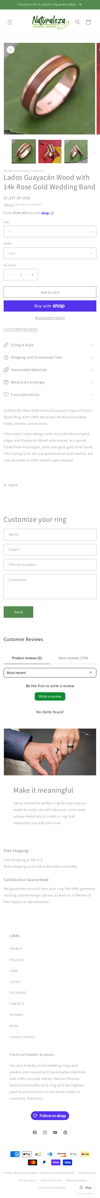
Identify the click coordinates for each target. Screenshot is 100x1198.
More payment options (50, 317)
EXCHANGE (18, 992)
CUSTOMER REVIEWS (21, 329)
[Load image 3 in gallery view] (76, 151)
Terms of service (51, 1180)
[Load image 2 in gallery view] (50, 151)
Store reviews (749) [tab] (73, 658)
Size (6, 222)
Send (18, 612)
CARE (14, 971)
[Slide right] (94, 152)
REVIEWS (16, 1015)
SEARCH (16, 948)
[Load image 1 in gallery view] (24, 151)
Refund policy (87, 1172)
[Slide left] (5, 152)
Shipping (9, 204)
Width (8, 243)
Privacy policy (27, 1180)
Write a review (50, 696)
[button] (9, 22)
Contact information (52, 1187)
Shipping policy (76, 1180)
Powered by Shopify (62, 1172)
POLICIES (17, 960)
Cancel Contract (22, 1037)
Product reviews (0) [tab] (27, 658)
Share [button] (12, 485)
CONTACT (17, 1003)
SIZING (15, 981)
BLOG (14, 1026)
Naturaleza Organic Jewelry (31, 1172)
